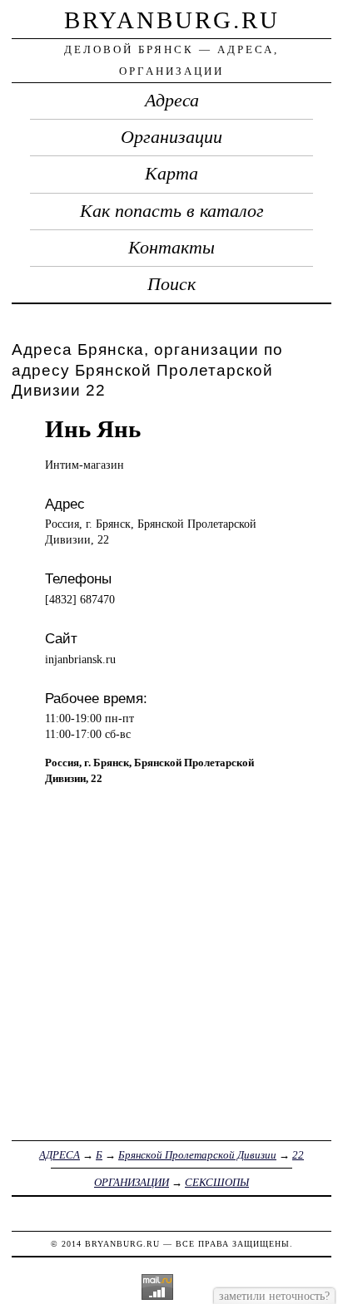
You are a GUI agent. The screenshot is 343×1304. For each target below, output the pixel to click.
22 (298, 1155)
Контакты (171, 248)
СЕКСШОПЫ (217, 1182)
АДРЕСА (59, 1155)
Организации (171, 137)
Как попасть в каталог (172, 211)
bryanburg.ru (172, 20)
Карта (171, 174)
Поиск (171, 284)
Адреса (172, 101)
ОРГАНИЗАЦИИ (131, 1182)
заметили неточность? (274, 1295)
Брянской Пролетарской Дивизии (197, 1155)
